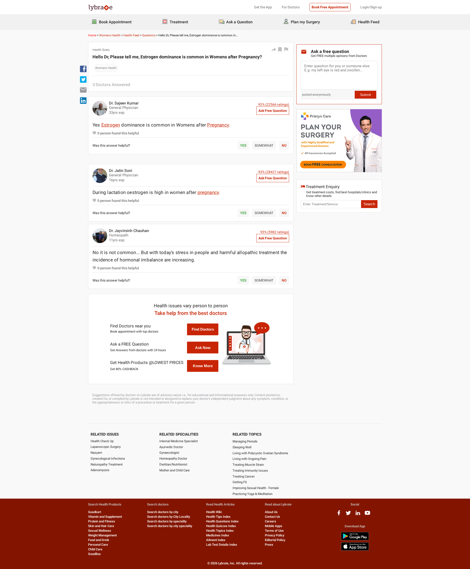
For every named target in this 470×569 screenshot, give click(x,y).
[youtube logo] (367, 515)
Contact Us (272, 516)
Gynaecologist (169, 452)
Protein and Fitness (101, 521)
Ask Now (203, 348)
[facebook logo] (339, 515)
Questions (148, 35)
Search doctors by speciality (167, 521)
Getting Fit (240, 482)
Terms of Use (274, 530)
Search (369, 204)
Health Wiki (214, 512)
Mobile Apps (273, 526)
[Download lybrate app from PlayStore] (355, 539)
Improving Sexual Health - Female (256, 488)
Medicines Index (217, 535)
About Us (271, 512)
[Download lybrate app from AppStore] (355, 550)
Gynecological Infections (108, 458)
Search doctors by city (162, 512)
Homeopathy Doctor (173, 458)
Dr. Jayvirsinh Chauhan (129, 230)
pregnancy (208, 192)
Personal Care (98, 544)
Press (269, 544)
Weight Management (102, 535)
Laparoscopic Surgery (106, 447)
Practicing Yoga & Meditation (252, 494)
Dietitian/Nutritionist (173, 464)
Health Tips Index (218, 516)
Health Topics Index (220, 530)
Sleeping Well (242, 447)
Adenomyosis (100, 470)
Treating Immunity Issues (250, 470)
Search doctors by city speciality (169, 526)
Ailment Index (215, 540)
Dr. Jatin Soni (120, 170)
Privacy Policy (274, 535)
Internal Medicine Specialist (178, 441)
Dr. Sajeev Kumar (124, 103)
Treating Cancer (244, 476)
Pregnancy (218, 125)
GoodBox (94, 554)
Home (92, 35)
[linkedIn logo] (358, 515)
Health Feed (131, 35)
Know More (203, 366)
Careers (270, 521)
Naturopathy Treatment (107, 464)
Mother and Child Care (174, 470)
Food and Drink (98, 540)
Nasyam (96, 452)
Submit (365, 95)
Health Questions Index (222, 521)
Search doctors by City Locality (168, 516)
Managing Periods (245, 441)
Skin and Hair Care (101, 526)
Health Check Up (102, 441)
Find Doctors (203, 329)
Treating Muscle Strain (248, 464)
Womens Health (109, 35)
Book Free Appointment (330, 7)
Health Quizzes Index (221, 526)
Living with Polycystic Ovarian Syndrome (260, 453)
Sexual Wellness (99, 530)
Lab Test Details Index (221, 544)
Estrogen (110, 125)
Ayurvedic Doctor (171, 447)
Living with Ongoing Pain (249, 459)
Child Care (95, 549)
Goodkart (94, 512)
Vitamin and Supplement (105, 516)
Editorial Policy (275, 540)
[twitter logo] (348, 515)
